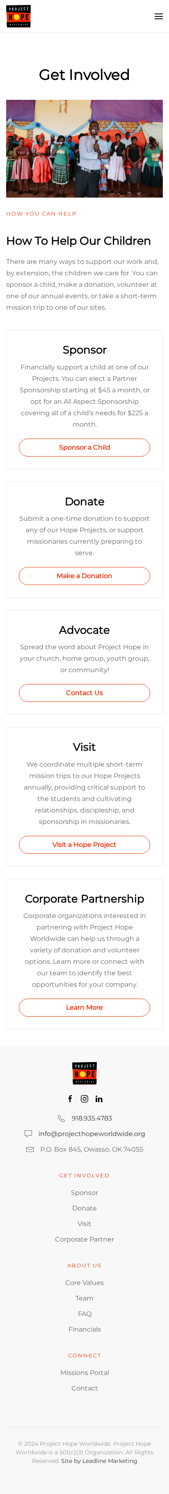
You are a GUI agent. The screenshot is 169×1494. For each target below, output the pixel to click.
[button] (159, 16)
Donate (85, 501)
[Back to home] (18, 16)
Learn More (84, 1007)
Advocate (84, 630)
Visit (84, 747)
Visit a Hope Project (84, 844)
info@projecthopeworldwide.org (92, 1134)
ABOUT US (84, 1265)
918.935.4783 (92, 1118)
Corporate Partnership (84, 898)
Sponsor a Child (84, 447)
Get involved (84, 1175)
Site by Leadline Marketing (99, 1461)
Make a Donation (84, 576)
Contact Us (84, 693)
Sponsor (85, 349)
